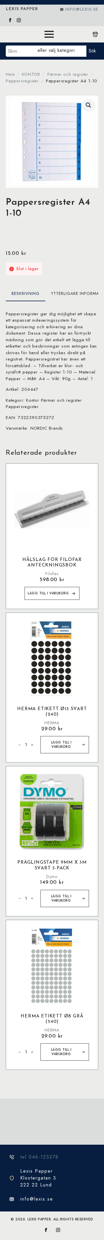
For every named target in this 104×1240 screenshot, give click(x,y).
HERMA (52, 723)
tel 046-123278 (39, 1157)
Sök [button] (92, 51)
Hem (10, 74)
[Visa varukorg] (95, 34)
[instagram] (18, 20)
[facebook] (10, 20)
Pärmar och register (67, 74)
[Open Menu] (49, 34)
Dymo (52, 876)
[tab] (25, 293)
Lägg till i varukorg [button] (48, 593)
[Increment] (32, 744)
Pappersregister (22, 81)
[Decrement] (19, 744)
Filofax (52, 573)
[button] (88, 105)
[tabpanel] (52, 371)
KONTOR (31, 74)
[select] (60, 51)
